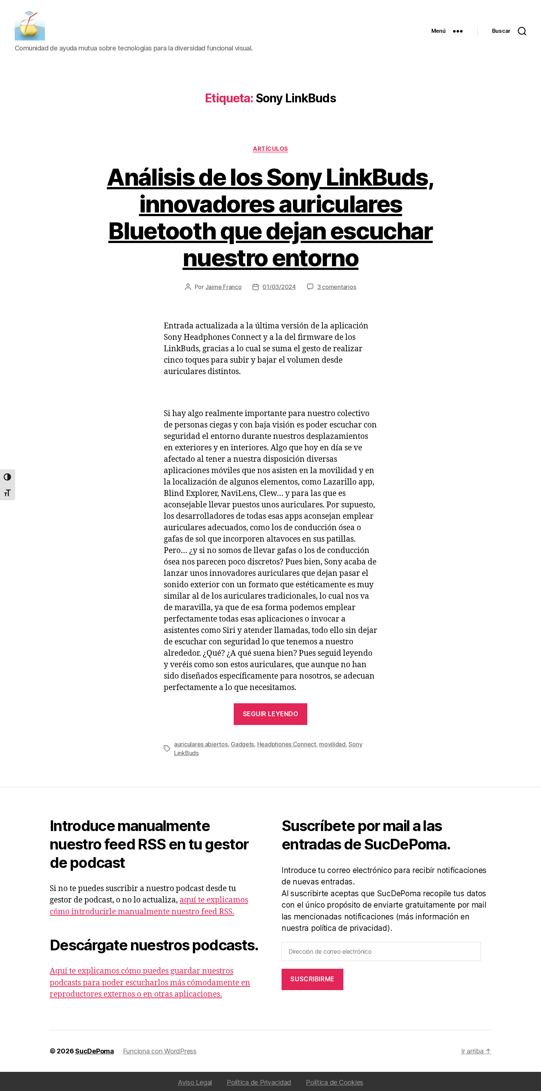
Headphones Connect (286, 744)
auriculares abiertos (201, 744)
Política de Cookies (334, 1082)
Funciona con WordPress (160, 1051)
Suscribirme (312, 979)
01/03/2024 (279, 287)
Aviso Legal (195, 1082)
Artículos (270, 148)
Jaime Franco (223, 287)
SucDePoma (94, 1051)
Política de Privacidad (259, 1082)
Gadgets (242, 744)
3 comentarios (336, 287)
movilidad (332, 744)
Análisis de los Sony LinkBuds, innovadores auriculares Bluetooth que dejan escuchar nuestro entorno (270, 217)
